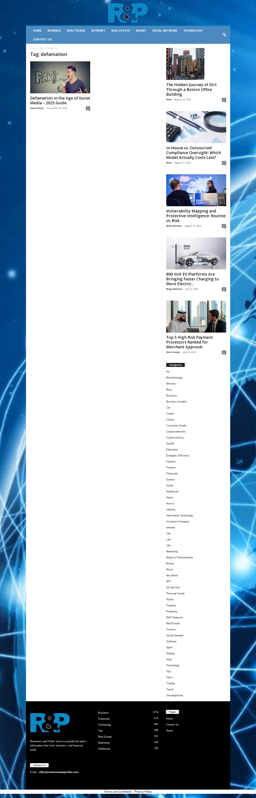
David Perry (37, 108)
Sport (169, 647)
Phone (170, 599)
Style (169, 659)
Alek (168, 99)
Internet (98, 30)
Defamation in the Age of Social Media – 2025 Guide (60, 101)
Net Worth (172, 575)
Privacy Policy (143, 791)
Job (168, 533)
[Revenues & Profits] (128, 12)
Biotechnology (174, 377)
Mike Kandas (174, 225)
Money (141, 30)
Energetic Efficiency (178, 455)
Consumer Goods (176, 425)
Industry (171, 509)
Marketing (172, 551)
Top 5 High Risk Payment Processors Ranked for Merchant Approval (189, 342)
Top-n (169, 677)
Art (168, 371)
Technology (193, 30)
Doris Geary (173, 352)
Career (170, 413)
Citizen (170, 419)
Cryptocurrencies (176, 431)
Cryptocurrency (175, 437)
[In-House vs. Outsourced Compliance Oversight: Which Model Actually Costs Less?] (196, 127)
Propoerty (171, 611)
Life (168, 545)
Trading (170, 683)
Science (171, 629)
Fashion (170, 461)
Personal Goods (175, 593)
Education (172, 449)
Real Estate (120, 30)
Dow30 (170, 443)
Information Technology (179, 515)
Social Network (164, 30)
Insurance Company (177, 521)
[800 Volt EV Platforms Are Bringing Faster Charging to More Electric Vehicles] (196, 253)
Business (54, 30)
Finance (170, 467)
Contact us (42, 39)
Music (169, 569)
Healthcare (76, 30)
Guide (169, 485)
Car (168, 407)
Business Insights (176, 401)
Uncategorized (174, 695)
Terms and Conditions (118, 791)
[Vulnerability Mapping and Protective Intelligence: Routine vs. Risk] (196, 190)
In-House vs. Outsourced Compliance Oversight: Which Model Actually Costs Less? (193, 152)
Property (171, 605)
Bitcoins (171, 383)
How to (170, 503)
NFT (168, 581)
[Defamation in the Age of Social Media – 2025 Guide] (60, 77)
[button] (224, 35)
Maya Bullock (174, 288)
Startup (170, 653)
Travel (169, 689)
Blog (168, 389)
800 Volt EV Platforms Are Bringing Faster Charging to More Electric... (192, 279)
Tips (168, 671)
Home (37, 30)
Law (168, 539)
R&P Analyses (174, 617)
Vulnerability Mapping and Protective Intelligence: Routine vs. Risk (196, 215)
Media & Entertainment (179, 557)
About (169, 718)
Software (171, 641)
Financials (172, 473)
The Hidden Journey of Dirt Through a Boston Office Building (191, 89)
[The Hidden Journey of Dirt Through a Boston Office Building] (196, 64)
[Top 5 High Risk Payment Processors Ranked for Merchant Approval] (196, 317)
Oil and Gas (173, 587)
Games (170, 479)
